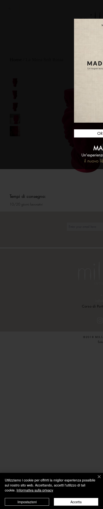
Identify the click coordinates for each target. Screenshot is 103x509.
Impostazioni (27, 501)
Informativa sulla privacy (35, 490)
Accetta (76, 501)
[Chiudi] (96, 479)
